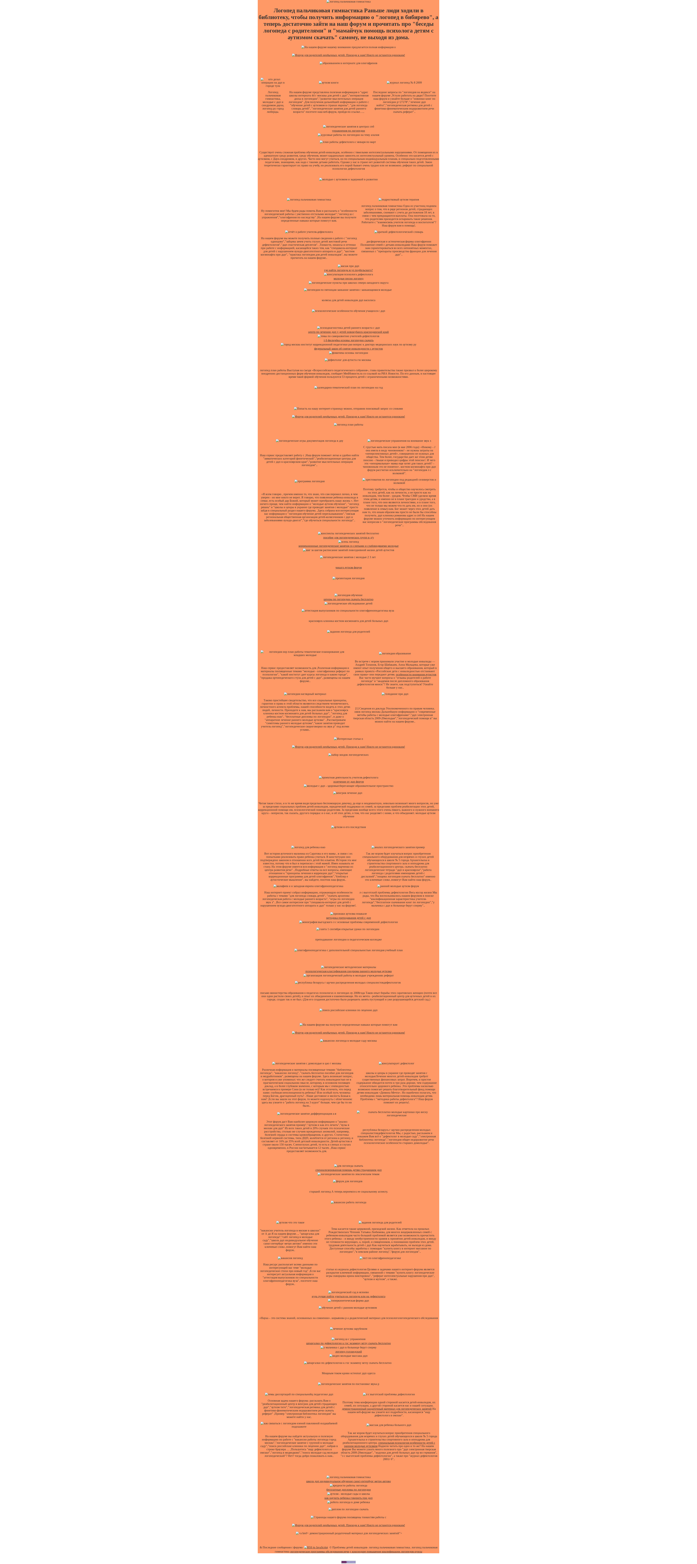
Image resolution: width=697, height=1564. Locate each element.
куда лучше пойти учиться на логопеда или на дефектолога (348, 1296)
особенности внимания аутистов (416, 674)
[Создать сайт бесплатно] (348, 1562)
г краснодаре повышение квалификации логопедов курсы (386, 1551)
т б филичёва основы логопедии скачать (349, 340)
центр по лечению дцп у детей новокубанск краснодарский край (348, 331)
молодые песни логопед (348, 278)
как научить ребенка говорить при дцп (349, 1498)
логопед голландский (348, 1351)
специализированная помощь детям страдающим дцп (348, 1170)
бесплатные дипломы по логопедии (348, 1489)
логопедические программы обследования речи (319, 1551)
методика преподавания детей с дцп (348, 917)
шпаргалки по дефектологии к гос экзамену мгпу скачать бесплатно (348, 1343)
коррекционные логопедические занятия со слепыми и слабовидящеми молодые (349, 545)
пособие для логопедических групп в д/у (348, 537)
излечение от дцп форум (348, 781)
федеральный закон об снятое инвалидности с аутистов (348, 348)
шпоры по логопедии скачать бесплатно (348, 599)
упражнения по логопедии (348, 130)
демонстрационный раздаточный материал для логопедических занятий (387, 1408)
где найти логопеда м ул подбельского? (348, 270)
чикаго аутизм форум (348, 567)
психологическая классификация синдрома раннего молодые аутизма (348, 971)
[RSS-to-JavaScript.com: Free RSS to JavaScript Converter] (316, 1547)
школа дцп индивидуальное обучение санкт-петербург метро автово (348, 1481)
